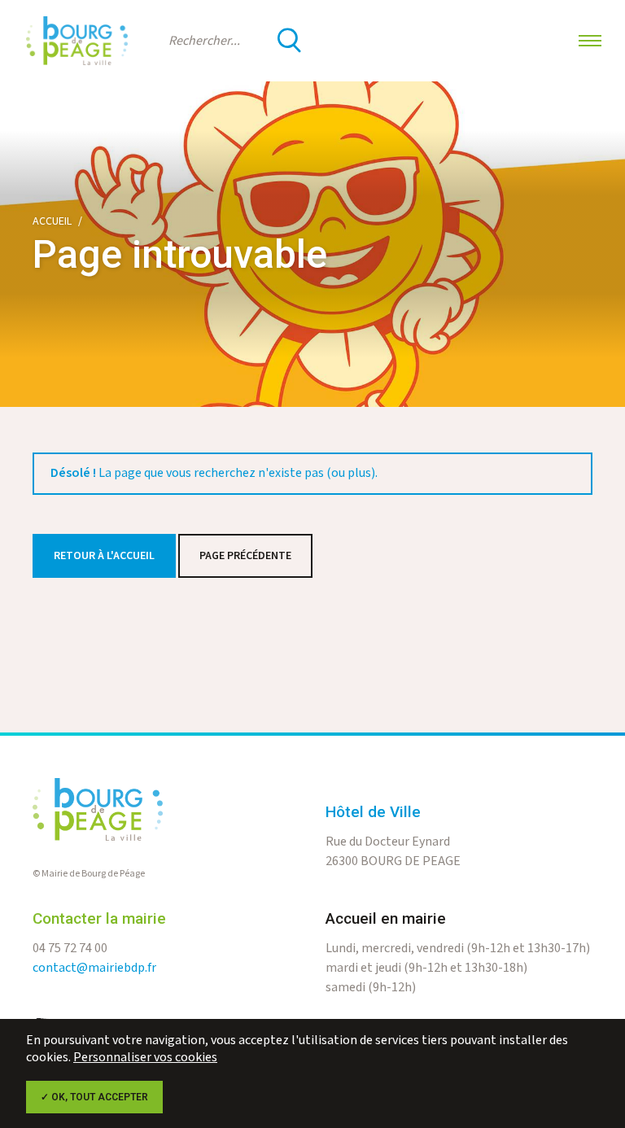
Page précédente (245, 556)
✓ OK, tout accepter (94, 1097)
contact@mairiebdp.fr (94, 968)
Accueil (52, 221)
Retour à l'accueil (104, 556)
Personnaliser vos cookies (145, 1057)
